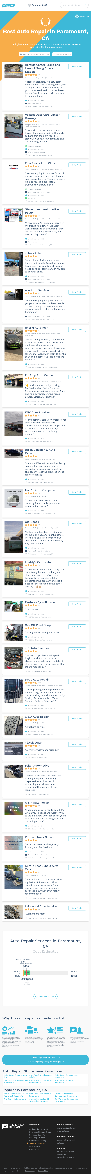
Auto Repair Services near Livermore (66, 1076)
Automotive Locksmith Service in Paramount (39, 1100)
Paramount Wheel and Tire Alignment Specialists (16, 1095)
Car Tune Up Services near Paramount (67, 1100)
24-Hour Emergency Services (36, 54)
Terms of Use (43, 1171)
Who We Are (34, 1146)
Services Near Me (37, 1135)
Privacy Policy (30, 1171)
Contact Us (34, 1149)
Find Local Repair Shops (40, 1132)
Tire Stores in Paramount (15, 1099)
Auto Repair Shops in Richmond (64, 1081)
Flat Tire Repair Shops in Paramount (40, 1095)
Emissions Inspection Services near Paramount (66, 1095)
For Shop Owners (37, 1138)
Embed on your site (47, 996)
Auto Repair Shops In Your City (15, 1076)
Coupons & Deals (63, 54)
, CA (43, 1090)
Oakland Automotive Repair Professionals (16, 1081)
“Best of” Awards (37, 1143)
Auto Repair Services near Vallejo (40, 1076)
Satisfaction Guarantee (39, 1129)
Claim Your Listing (37, 1140)
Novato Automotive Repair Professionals (40, 1081)
